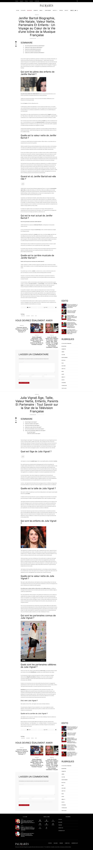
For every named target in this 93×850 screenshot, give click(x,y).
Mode (63, 371)
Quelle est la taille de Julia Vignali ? (32, 423)
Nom (20, 374)
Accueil (17, 10)
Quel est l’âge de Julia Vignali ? (31, 422)
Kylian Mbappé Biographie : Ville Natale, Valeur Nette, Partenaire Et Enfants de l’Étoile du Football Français (36, 340)
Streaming (64, 382)
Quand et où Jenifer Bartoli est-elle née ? (33, 49)
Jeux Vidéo (64, 365)
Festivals (63, 360)
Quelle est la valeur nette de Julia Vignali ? (33, 427)
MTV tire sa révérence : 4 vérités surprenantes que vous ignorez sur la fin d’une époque (72, 306)
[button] (77, 10)
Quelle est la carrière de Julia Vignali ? (33, 433)
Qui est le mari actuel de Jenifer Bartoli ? (33, 50)
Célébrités (36, 10)
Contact (66, 10)
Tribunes (26, 1)
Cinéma (40, 10)
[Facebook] (71, 10)
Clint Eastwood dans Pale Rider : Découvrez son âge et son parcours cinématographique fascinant (27, 835)
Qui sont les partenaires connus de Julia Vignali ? (34, 428)
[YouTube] (75, 10)
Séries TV (63, 799)
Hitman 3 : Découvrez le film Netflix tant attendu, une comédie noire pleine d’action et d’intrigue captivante (28, 828)
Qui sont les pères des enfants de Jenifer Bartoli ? (35, 45)
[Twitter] (74, 10)
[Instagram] (72, 10)
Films (63, 785)
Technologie (64, 385)
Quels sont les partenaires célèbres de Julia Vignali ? (35, 430)
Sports (63, 379)
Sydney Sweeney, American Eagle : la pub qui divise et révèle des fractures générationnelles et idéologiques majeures (72, 318)
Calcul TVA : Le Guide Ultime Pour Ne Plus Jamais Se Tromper (71, 311)
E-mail (32, 374)
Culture (63, 354)
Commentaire (21, 784)
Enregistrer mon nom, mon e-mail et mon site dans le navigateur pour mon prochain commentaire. (36, 379)
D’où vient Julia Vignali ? (31, 432)
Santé (63, 374)
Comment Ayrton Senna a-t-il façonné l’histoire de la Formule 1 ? (21, 330)
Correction (31, 1)
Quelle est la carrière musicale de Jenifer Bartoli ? (34, 52)
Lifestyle (54, 10)
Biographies (29, 10)
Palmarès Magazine (33, 38)
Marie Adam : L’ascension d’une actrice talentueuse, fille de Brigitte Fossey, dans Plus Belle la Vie (27, 822)
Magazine (21, 1)
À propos (16, 1)
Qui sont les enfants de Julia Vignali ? (32, 425)
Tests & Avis (64, 388)
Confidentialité (37, 1)
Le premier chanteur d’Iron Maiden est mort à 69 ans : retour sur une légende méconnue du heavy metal (72, 331)
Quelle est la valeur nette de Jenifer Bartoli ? (33, 47)
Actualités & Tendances (66, 343)
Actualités (23, 10)
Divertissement (48, 10)
